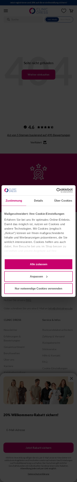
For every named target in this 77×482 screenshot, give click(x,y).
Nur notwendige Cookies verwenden (38, 288)
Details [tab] (38, 200)
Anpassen (36, 276)
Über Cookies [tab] (63, 200)
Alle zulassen (38, 264)
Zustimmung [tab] (14, 200)
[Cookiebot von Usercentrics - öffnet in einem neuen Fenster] (56, 190)
